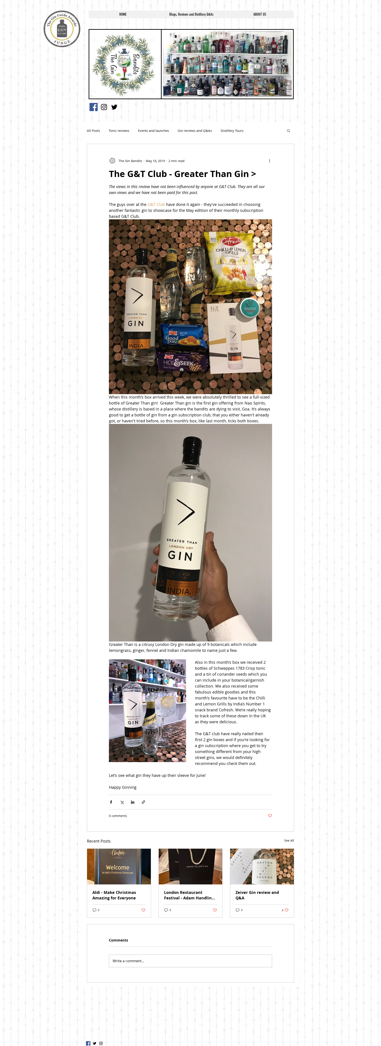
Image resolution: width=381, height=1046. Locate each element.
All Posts (93, 130)
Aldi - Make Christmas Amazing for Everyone (114, 895)
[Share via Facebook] (111, 802)
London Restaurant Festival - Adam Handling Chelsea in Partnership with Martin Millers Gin (189, 895)
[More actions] (269, 160)
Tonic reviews (119, 130)
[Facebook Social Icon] (94, 107)
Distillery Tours (232, 130)
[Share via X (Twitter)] (122, 802)
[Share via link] (143, 802)
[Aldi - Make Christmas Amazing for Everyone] (119, 866)
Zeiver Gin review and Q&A (257, 895)
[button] (288, 130)
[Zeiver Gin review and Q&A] (262, 866)
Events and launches (153, 130)
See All (289, 840)
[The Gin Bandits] (104, 107)
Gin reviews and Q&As (195, 130)
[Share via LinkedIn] (133, 802)
